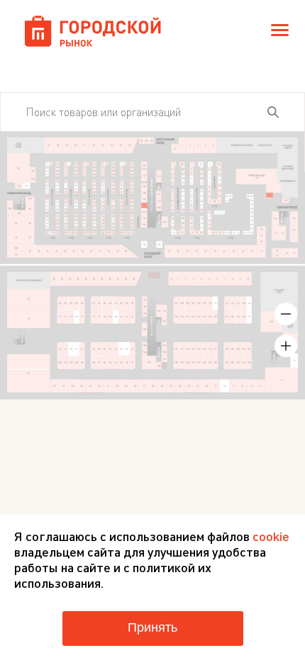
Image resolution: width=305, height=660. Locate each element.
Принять (152, 627)
